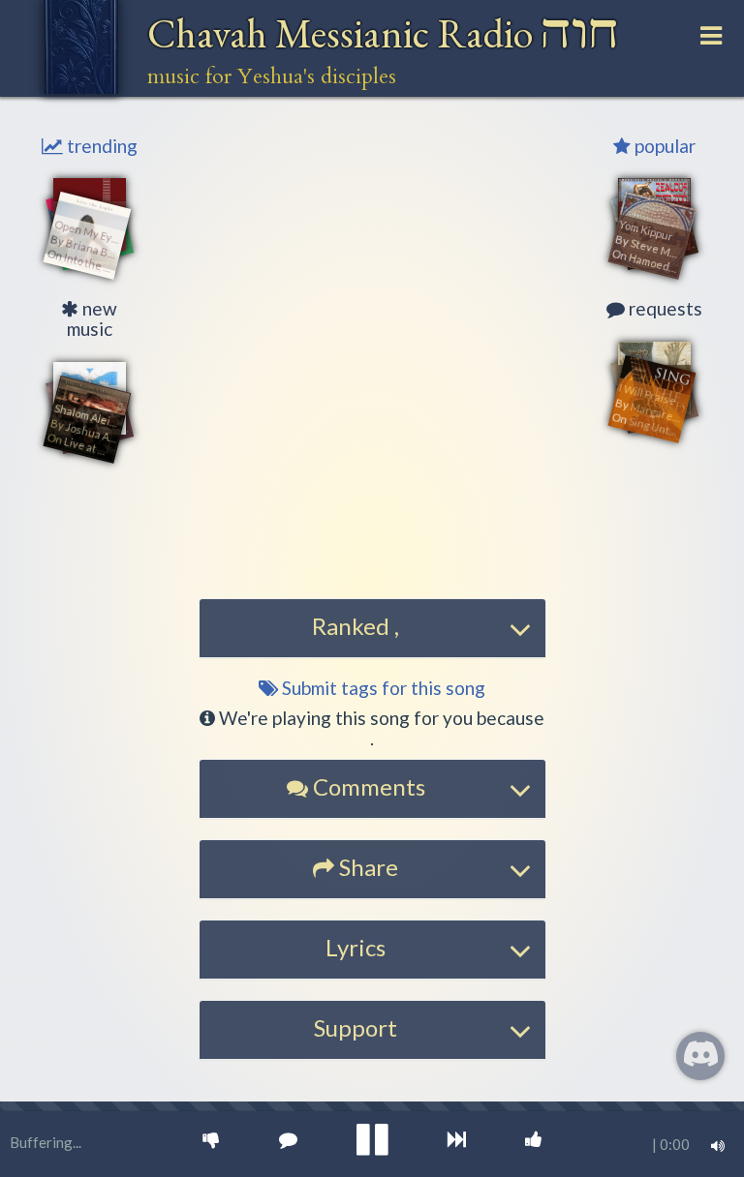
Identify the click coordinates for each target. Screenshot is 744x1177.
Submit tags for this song (381, 688)
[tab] (372, 628)
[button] (372, 540)
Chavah (383, 33)
